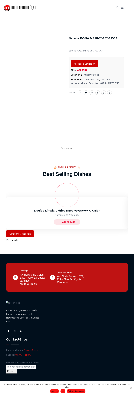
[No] (130, 388)
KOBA (103, 83)
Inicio (50, 7)
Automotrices (91, 75)
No (63, 391)
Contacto (100, 7)
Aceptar (54, 391)
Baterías (93, 83)
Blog (88, 7)
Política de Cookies (76, 391)
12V (97, 79)
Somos (62, 7)
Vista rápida (12, 240)
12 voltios (88, 79)
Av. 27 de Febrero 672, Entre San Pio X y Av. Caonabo (70, 279)
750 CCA (106, 79)
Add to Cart (68, 222)
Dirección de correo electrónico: (23, 362)
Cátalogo (76, 7)
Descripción (67, 148)
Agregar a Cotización (84, 64)
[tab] (67, 148)
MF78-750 (113, 83)
